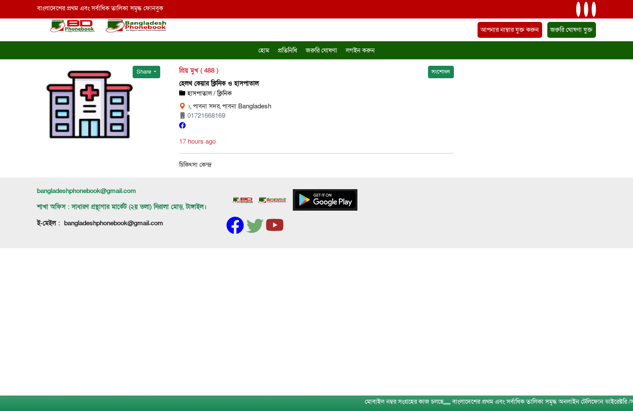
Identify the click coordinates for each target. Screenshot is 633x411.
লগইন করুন (360, 50)
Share (144, 72)
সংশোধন (440, 72)
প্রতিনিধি (287, 50)
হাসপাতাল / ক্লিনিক (209, 93)
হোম (263, 50)
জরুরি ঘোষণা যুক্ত (571, 29)
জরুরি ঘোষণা (321, 50)
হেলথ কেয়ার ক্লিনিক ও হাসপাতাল (219, 83)
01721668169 (205, 115)
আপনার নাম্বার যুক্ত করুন (510, 29)
